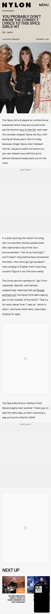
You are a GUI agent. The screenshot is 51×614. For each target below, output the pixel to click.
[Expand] (37, 587)
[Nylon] (16, 5)
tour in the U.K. (28, 129)
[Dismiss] (46, 587)
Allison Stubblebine (12, 39)
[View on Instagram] (25, 358)
